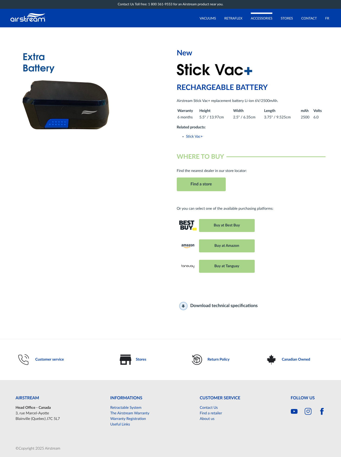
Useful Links (120, 424)
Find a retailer (211, 413)
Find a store (201, 184)
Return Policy (219, 360)
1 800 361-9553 (160, 4)
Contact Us (209, 408)
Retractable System (126, 408)
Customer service (49, 360)
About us (207, 419)
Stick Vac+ (194, 137)
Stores (141, 360)
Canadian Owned (296, 360)
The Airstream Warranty (129, 413)
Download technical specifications (224, 306)
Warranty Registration (128, 419)
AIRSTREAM (27, 398)
